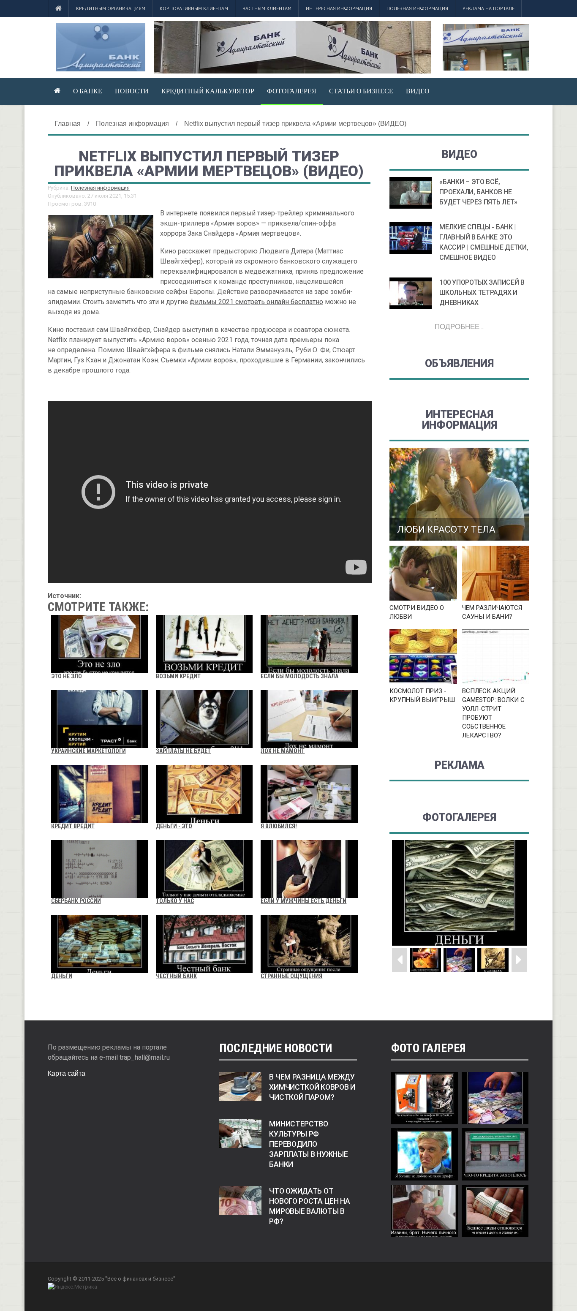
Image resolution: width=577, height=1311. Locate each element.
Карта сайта (66, 1073)
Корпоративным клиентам (194, 8)
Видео (418, 91)
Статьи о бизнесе (361, 91)
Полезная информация (417, 8)
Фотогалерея (291, 91)
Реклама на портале (488, 8)
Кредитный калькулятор (207, 91)
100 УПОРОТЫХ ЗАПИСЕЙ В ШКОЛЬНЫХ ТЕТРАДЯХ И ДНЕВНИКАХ (481, 292)
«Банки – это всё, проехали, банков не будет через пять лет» (478, 192)
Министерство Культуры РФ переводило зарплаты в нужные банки (308, 1144)
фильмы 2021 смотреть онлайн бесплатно (256, 302)
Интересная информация (339, 8)
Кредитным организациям (110, 8)
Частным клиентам (266, 8)
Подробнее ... (459, 326)
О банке (87, 91)
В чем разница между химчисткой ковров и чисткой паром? (312, 1087)
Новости (132, 91)
